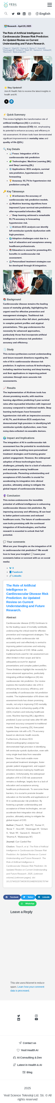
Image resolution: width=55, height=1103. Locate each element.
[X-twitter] (6, 101)
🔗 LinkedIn (15, 576)
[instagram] (29, 14)
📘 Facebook (15, 572)
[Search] (6, 14)
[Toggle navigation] (50, 4)
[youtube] (18, 14)
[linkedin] (24, 14)
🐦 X (11, 568)
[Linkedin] (11, 101)
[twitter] (13, 14)
